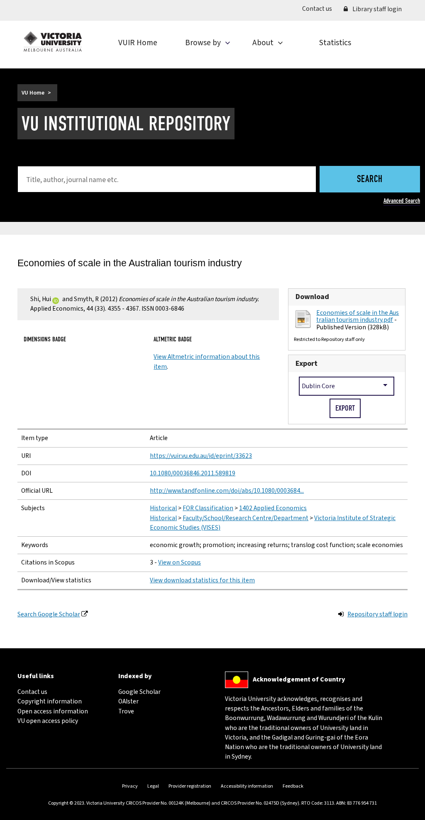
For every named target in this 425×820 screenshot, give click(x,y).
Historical (163, 508)
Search (370, 180)
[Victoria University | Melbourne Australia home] (53, 41)
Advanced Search (401, 200)
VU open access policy (47, 720)
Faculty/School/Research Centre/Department (245, 518)
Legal (153, 786)
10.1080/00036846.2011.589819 (192, 473)
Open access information (52, 711)
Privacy (130, 786)
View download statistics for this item (202, 580)
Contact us (320, 8)
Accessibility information (247, 786)
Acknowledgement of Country (299, 679)
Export (307, 363)
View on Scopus (179, 562)
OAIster (128, 701)
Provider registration (190, 786)
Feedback (293, 786)
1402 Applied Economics (273, 508)
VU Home (33, 93)
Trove (126, 711)
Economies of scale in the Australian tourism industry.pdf (357, 316)
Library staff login (376, 9)
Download (312, 297)
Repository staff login (377, 614)
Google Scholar (139, 691)
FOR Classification (208, 508)
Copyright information (49, 701)
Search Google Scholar (48, 614)
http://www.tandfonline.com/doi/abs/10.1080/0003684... (227, 490)
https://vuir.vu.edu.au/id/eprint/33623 (201, 455)
